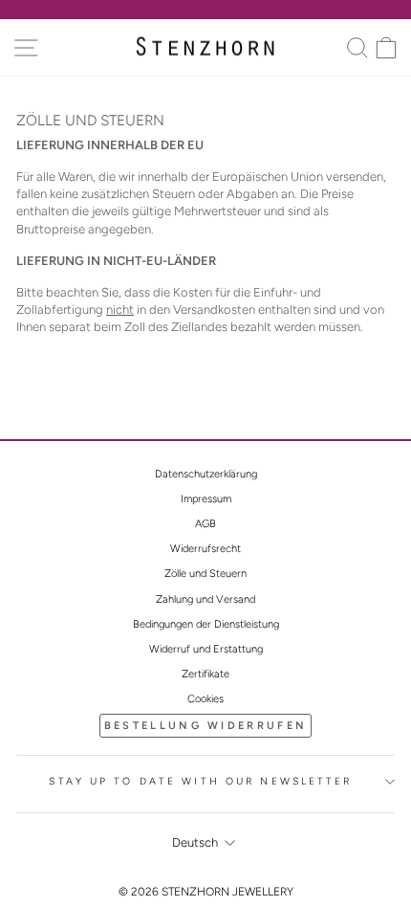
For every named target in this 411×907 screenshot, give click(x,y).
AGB (205, 524)
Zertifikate (205, 674)
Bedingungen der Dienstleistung (206, 624)
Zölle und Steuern (205, 573)
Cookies (205, 699)
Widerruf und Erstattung (206, 649)
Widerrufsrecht (205, 548)
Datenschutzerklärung (206, 474)
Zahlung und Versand (205, 599)
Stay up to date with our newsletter (200, 781)
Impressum (206, 499)
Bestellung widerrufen (205, 725)
